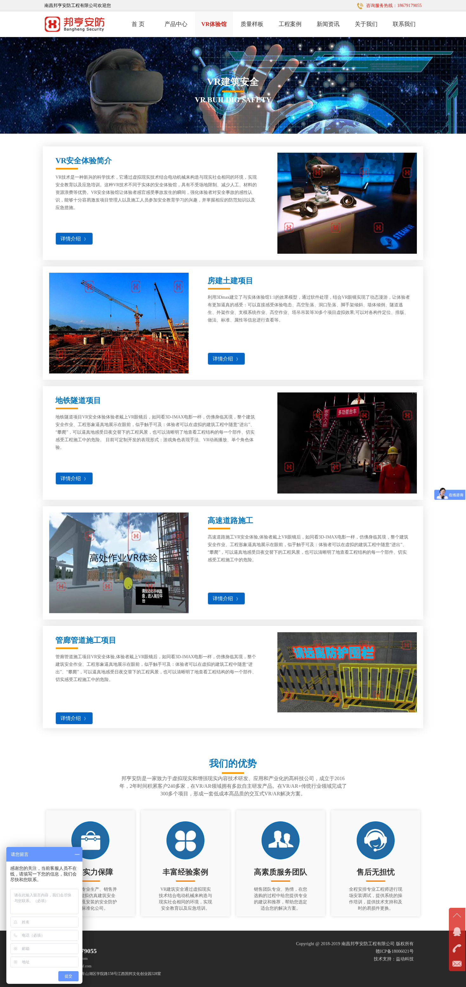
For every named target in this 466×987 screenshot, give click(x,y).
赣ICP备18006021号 (395, 951)
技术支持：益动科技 (394, 959)
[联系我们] (457, 947)
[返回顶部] (457, 916)
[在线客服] (457, 931)
